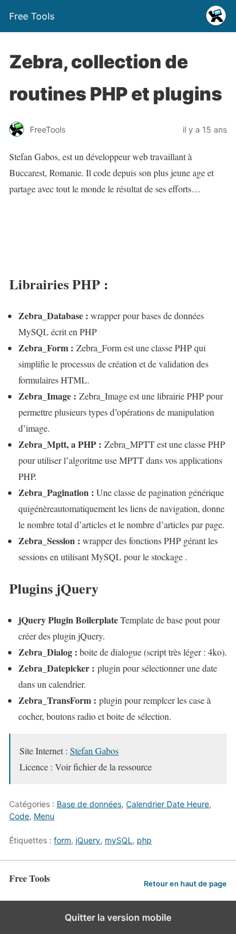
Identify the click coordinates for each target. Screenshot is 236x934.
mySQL (118, 840)
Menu (44, 816)
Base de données (89, 804)
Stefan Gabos (94, 751)
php (144, 840)
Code (19, 816)
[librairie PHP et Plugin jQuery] (118, 252)
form (62, 840)
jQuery (88, 840)
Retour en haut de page (185, 883)
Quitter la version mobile (118, 917)
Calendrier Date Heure (167, 804)
